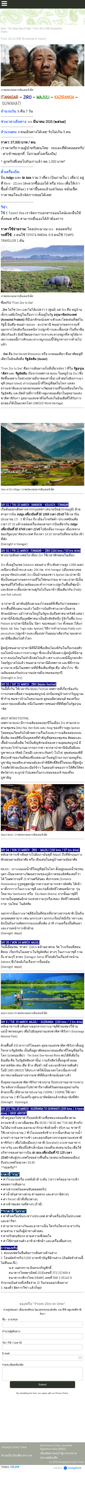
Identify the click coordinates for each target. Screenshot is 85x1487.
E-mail (5, 1353)
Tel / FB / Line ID (12, 1342)
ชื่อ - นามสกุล (10, 1319)
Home (3, 28)
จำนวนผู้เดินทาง (11, 1331)
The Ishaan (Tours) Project (19, 28)
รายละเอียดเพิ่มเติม (13, 1364)
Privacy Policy (62, 1393)
